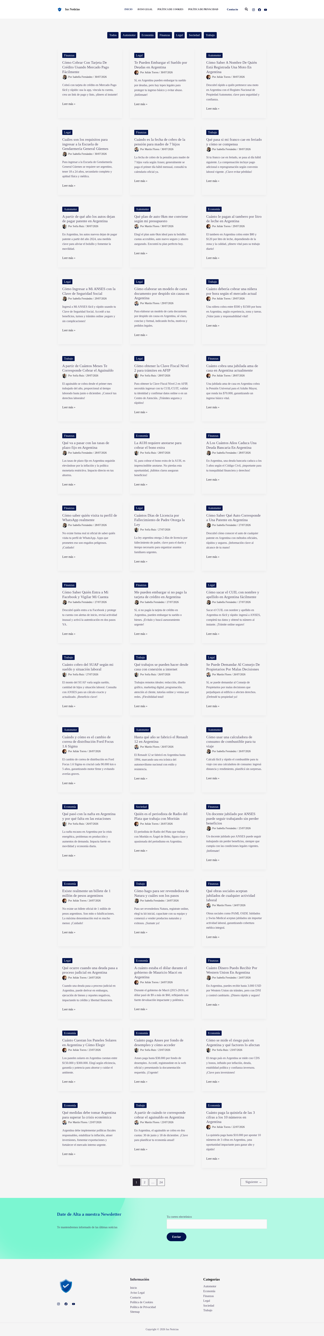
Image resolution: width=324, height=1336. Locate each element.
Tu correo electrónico (179, 1216)
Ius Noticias (72, 9)
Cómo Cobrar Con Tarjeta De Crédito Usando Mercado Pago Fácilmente (85, 67)
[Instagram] (253, 9)
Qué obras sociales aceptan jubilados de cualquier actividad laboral (230, 895)
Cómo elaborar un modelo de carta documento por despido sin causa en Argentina (161, 293)
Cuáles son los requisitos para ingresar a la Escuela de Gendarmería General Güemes (85, 144)
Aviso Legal (137, 1292)
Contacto (135, 1297)
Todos (113, 35)
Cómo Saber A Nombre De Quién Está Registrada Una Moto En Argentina (231, 67)
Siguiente (253, 1182)
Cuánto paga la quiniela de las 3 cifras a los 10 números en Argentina (230, 1117)
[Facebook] (259, 9)
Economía (148, 35)
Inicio (133, 1287)
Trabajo (210, 35)
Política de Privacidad (143, 1307)
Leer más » (68, 104)
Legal (179, 35)
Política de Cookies (141, 1302)
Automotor (129, 35)
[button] (232, 9)
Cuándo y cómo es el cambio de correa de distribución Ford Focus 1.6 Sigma (88, 741)
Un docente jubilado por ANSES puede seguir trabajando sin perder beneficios (232, 818)
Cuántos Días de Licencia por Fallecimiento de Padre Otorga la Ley (159, 520)
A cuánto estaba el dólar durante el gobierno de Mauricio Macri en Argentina (160, 972)
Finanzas (165, 35)
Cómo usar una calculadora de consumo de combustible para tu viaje (231, 741)
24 (161, 1182)
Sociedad (194, 35)
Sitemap (135, 1311)
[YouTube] (265, 9)
